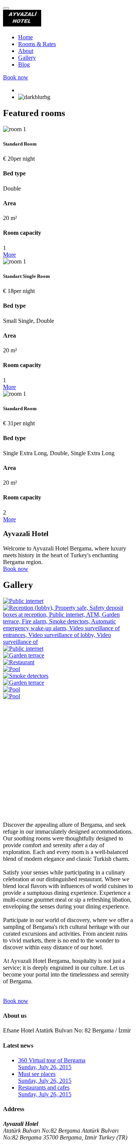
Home (25, 37)
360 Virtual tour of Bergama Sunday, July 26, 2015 (51, 1063)
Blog (24, 64)
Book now (15, 77)
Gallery (27, 57)
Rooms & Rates (37, 44)
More (9, 254)
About (25, 51)
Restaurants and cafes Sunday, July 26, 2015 (44, 1090)
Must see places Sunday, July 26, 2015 (44, 1077)
